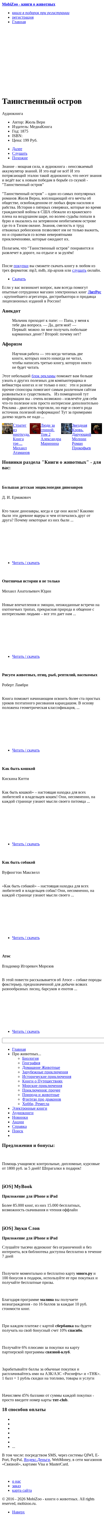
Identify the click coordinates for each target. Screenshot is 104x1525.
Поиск (17, 1131)
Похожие (20, 158)
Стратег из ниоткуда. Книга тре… (21, 434)
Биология (30, 1058)
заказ (16, 1486)
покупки (21, 266)
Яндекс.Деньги (37, 1459)
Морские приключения (42, 1085)
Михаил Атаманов (21, 450)
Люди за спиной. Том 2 (48, 430)
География (31, 1063)
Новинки (20, 1117)
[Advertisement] (37, 59)
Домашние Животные (41, 1067)
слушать (79, 270)
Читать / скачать (26, 563)
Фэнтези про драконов (41, 1099)
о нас (16, 1481)
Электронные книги (29, 1108)
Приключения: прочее (41, 1090)
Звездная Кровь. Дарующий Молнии (81, 432)
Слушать (19, 153)
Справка (19, 1126)
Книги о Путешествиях (42, 1081)
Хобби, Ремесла (35, 1104)
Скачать (19, 279)
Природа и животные (40, 1095)
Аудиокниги (23, 1113)
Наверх (18, 1512)
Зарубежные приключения (45, 1072)
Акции (18, 1122)
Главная (19, 1049)
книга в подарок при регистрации (40, 13)
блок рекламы (44, 376)
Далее (17, 149)
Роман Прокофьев (81, 445)
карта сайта (22, 1490)
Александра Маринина (51, 441)
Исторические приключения (46, 1076)
